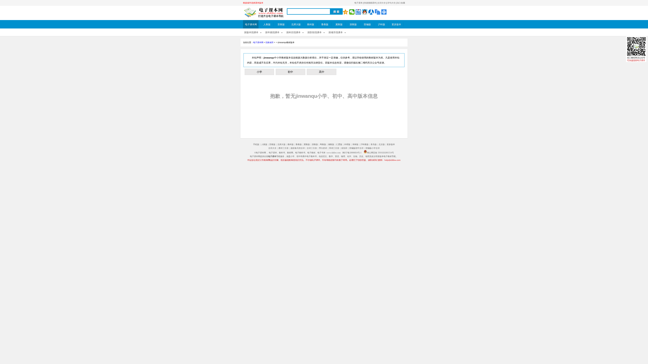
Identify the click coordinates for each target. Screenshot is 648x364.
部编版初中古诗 (356, 148)
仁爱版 (339, 144)
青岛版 (374, 144)
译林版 (355, 144)
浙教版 (353, 24)
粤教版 (323, 144)
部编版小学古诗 (373, 148)
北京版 (382, 144)
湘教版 (331, 144)
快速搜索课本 (370, 3)
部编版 (367, 24)
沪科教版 (364, 144)
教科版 (310, 24)
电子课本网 (251, 24)
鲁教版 (324, 24)
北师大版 (296, 24)
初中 (290, 71)
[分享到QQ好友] (364, 12)
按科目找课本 (293, 32)
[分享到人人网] (371, 12)
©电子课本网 (260, 152)
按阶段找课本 (314, 32)
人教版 (267, 24)
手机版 (256, 144)
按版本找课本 (251, 32)
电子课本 (358, 3)
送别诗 (344, 148)
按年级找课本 (272, 32)
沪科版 (381, 24)
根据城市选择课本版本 (253, 3)
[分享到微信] (352, 12)
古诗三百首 (312, 148)
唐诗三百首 (283, 148)
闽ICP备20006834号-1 (351, 152)
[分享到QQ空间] (345, 12)
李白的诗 (323, 148)
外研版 (347, 144)
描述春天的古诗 (298, 148)
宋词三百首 (334, 148)
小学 (259, 71)
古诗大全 (382, 3)
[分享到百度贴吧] (358, 12)
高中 (321, 71)
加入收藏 (401, 3)
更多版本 (396, 24)
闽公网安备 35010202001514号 (380, 152)
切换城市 (269, 42)
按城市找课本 (336, 32)
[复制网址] (377, 12)
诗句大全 (391, 3)
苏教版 (281, 24)
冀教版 (339, 24)
